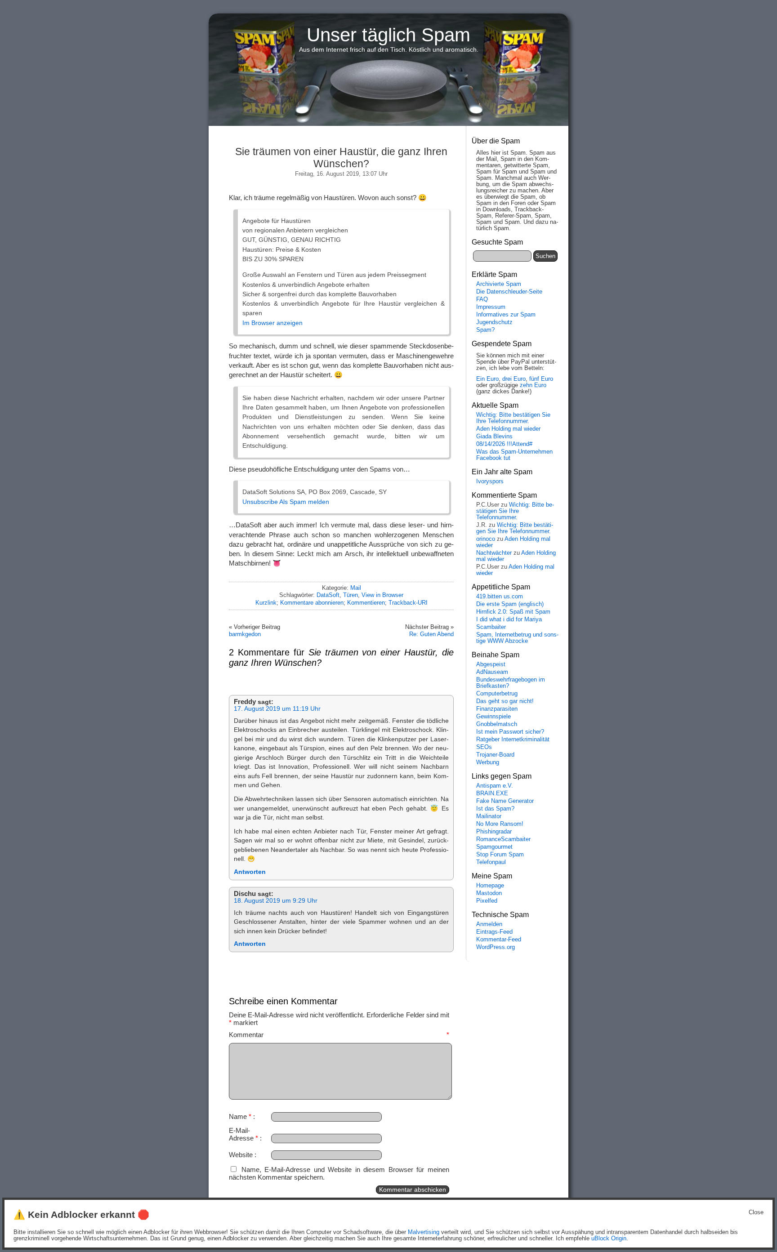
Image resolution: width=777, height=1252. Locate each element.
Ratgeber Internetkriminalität (512, 739)
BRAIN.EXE (492, 793)
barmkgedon (245, 634)
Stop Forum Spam (500, 854)
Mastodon (489, 893)
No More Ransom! (499, 824)
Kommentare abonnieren (312, 602)
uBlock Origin (608, 1238)
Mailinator (488, 816)
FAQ (482, 299)
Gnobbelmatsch (496, 724)
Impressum (490, 307)
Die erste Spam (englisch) (510, 604)
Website (241, 1154)
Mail (355, 587)
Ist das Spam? (495, 809)
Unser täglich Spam (388, 34)
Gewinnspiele (493, 716)
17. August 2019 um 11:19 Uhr (277, 708)
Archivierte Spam (498, 284)
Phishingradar (494, 832)
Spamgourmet (494, 847)
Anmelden (489, 924)
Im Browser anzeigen (272, 322)
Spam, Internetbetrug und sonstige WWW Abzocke (517, 638)
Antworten (250, 872)
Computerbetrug (497, 694)
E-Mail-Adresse (243, 1134)
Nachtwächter (494, 553)
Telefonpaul (491, 862)
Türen (350, 595)
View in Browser (382, 595)
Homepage (490, 885)
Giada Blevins (494, 436)
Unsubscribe (260, 501)
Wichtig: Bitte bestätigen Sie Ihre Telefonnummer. (513, 418)
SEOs (484, 747)
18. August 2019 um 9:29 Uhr (275, 900)
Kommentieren (366, 602)
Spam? (485, 330)
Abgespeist (490, 664)
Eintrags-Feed (494, 932)
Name (240, 1116)
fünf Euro (541, 379)
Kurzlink (266, 602)
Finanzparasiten (497, 709)
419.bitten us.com (499, 596)
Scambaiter (491, 627)
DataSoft (328, 595)
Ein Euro (487, 379)
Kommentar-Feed (498, 939)
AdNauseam (492, 672)
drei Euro (514, 379)
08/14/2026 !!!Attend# (504, 444)
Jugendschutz (494, 322)
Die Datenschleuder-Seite (509, 292)
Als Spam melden (304, 501)
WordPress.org (495, 947)
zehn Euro (533, 385)
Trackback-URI (408, 602)
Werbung (487, 762)
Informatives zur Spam (506, 315)
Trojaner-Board (495, 755)
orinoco (485, 539)
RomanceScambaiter (503, 839)
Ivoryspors (490, 481)
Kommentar (339, 1034)
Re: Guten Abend (431, 634)
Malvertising (423, 1232)
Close (756, 1212)
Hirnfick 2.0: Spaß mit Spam (513, 612)
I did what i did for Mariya (509, 619)
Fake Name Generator (505, 801)
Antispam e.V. (494, 786)
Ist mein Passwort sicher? (510, 732)
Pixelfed (486, 901)
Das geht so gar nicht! (505, 701)
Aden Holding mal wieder (508, 429)
